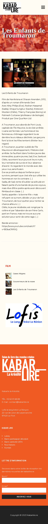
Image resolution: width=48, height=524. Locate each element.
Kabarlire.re (32, 515)
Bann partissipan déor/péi (16, 439)
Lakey (7, 436)
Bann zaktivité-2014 (13, 442)
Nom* (5, 476)
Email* (5, 486)
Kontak (7, 448)
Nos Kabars (9, 445)
